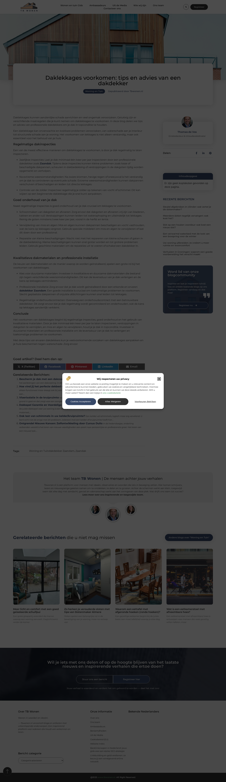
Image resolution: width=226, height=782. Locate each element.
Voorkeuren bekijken (145, 401)
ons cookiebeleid (111, 393)
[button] (159, 378)
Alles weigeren (113, 401)
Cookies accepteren (81, 401)
